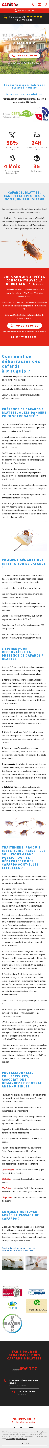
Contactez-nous (39, 4)
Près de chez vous (46, 4)
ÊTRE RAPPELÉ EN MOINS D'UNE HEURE (33, 4)
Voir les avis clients (23, 20)
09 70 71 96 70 (27, 55)
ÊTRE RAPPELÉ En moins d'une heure (24, 63)
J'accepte (24, 1443)
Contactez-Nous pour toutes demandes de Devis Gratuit (18, 1249)
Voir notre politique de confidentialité (16, 1439)
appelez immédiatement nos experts (15, 497)
